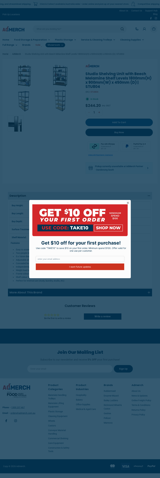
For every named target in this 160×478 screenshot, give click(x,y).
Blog (155, 14)
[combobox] (80, 29)
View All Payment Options (100, 155)
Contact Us (136, 10)
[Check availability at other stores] (147, 168)
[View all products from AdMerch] (92, 65)
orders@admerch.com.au (22, 413)
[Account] (144, 29)
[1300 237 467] (137, 29)
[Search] (122, 29)
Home (5, 54)
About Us (123, 10)
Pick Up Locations (11, 14)
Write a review (103, 316)
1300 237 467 (18, 407)
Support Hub (151, 10)
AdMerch (16, 54)
